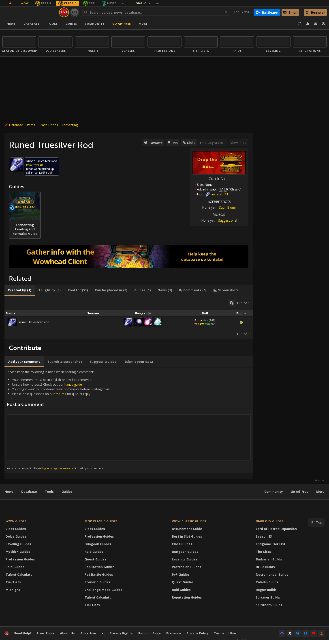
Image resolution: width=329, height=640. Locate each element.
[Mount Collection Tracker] (128, 256)
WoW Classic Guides (189, 521)
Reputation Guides (100, 567)
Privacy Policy (197, 633)
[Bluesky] (297, 633)
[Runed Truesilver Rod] (12, 322)
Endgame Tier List (270, 544)
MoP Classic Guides (101, 521)
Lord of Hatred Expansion (276, 529)
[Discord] (282, 633)
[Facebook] (305, 633)
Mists (112, 3)
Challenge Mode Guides (103, 590)
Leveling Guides (18, 544)
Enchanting (70, 125)
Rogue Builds (266, 590)
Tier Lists (13, 582)
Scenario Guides (97, 582)
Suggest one (227, 220)
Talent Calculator (20, 574)
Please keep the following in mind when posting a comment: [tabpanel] (59, 420)
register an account (64, 468)
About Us (67, 633)
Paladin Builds (267, 582)
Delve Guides (16, 536)
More (320, 491)
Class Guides (16, 529)
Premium (173, 633)
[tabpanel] (128, 317)
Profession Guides (20, 559)
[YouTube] (313, 633)
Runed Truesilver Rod (33, 322)
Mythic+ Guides (18, 551)
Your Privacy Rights (117, 633)
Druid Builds (265, 567)
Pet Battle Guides (99, 574)
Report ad (320, 480)
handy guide (73, 384)
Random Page (149, 633)
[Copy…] (232, 303)
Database (31, 24)
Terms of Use (225, 633)
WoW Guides (16, 521)
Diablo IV (147, 3)
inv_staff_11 (219, 194)
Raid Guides (15, 567)
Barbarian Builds (269, 559)
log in (45, 468)
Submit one (227, 207)
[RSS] (321, 633)
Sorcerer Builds (268, 597)
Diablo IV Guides (269, 521)
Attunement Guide (187, 529)
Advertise (88, 633)
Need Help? (22, 633)
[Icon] (17, 164)
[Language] (323, 23)
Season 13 (264, 536)
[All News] (10, 3)
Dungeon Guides (98, 544)
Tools (49, 491)
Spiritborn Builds (269, 605)
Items (31, 125)
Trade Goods (48, 125)
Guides (71, 24)
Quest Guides (95, 559)
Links (191, 143)
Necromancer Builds (272, 574)
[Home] (30, 12)
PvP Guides (181, 574)
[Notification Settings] (307, 23)
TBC (92, 3)
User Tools (45, 633)
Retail (46, 3)
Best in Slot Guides (187, 536)
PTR (75, 12)
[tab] (19, 290)
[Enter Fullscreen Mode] (300, 23)
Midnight (13, 590)
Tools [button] (52, 24)
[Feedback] (315, 23)
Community (95, 24)
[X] (289, 633)
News (11, 24)
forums (61, 394)
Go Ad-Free (121, 24)
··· (124, 3)
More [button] (143, 24)
